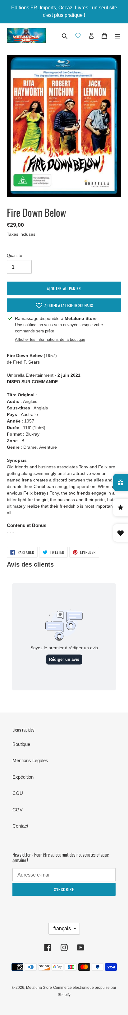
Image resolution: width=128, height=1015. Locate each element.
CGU (17, 793)
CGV (17, 809)
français (62, 928)
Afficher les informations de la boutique (50, 339)
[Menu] (117, 35)
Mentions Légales (30, 760)
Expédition (23, 777)
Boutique (21, 744)
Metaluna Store (39, 987)
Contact (20, 826)
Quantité (14, 255)
